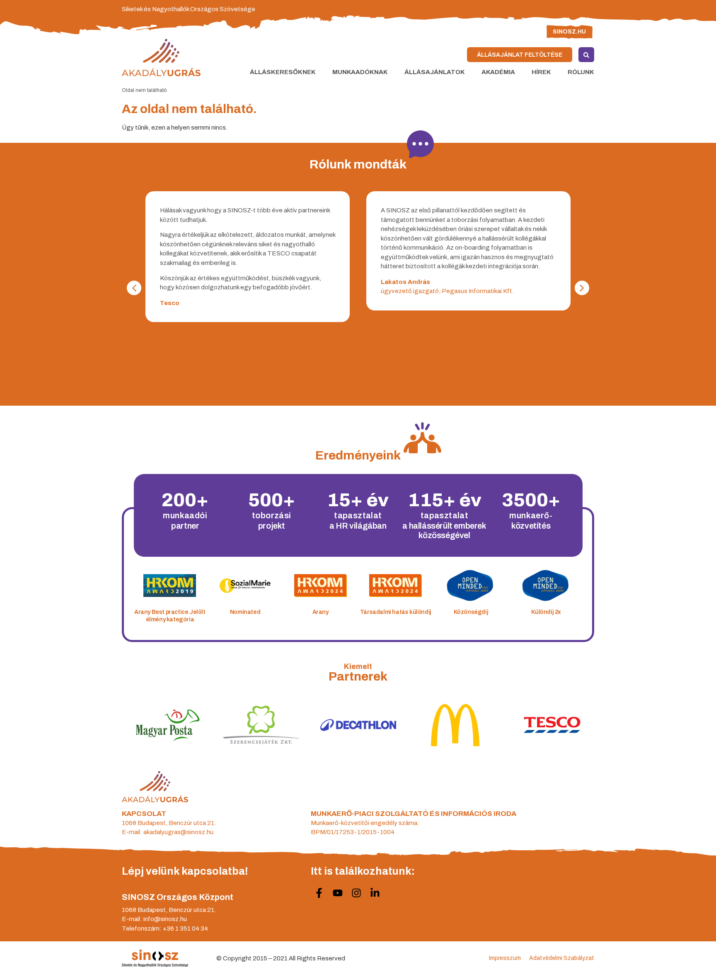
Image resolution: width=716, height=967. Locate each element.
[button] (582, 288)
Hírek (541, 72)
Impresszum (505, 958)
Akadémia (498, 72)
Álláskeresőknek (283, 72)
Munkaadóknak (360, 72)
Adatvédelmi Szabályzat (561, 958)
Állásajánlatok (434, 72)
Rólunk (581, 72)
